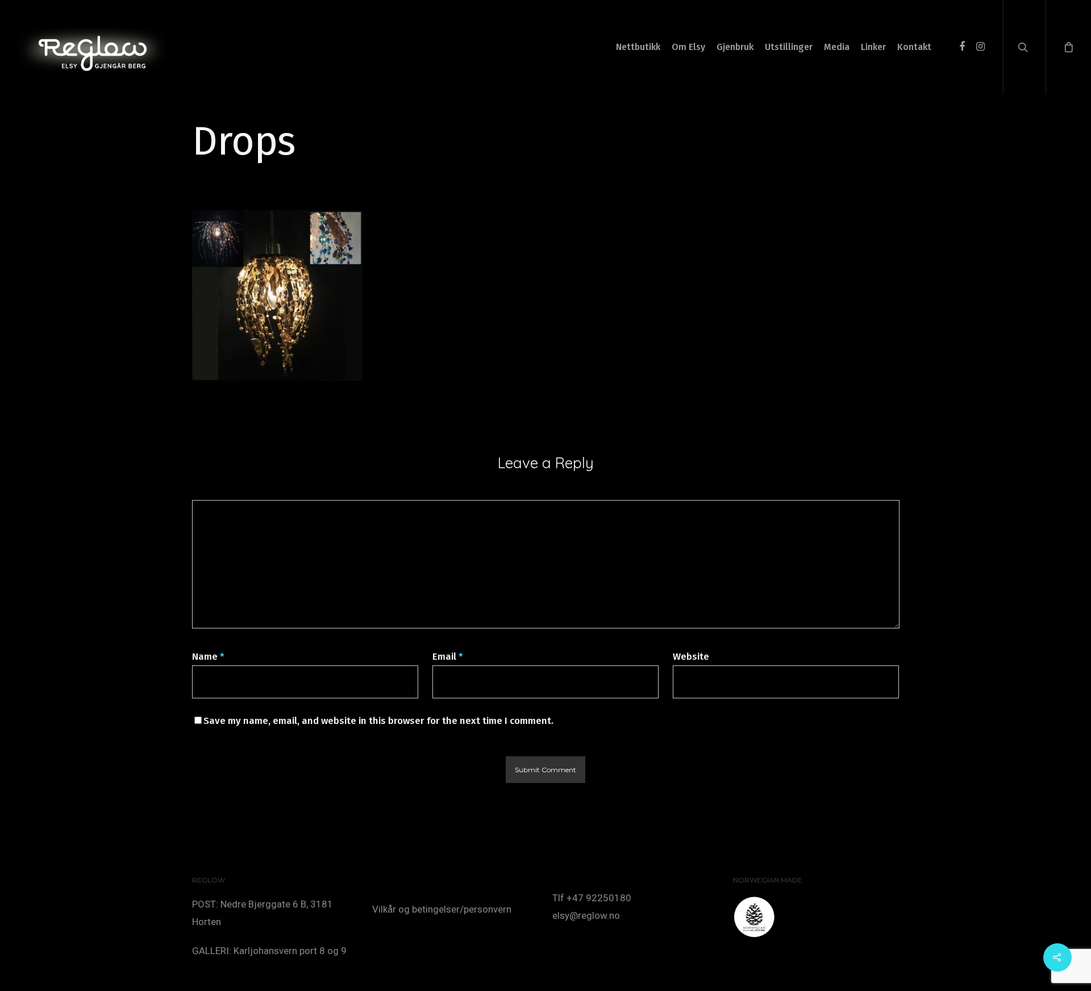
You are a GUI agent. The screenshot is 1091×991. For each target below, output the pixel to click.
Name (208, 657)
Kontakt (914, 47)
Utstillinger (789, 47)
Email (447, 657)
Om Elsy (688, 47)
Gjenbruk (735, 47)
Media (837, 47)
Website (691, 657)
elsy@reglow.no (586, 915)
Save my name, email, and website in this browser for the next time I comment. (378, 721)
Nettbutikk (638, 47)
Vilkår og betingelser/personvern (441, 909)
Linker (873, 47)
